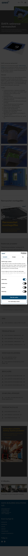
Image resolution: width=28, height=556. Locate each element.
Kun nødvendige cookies (14, 301)
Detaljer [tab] (14, 257)
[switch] (25, 283)
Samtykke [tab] (5, 257)
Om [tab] (23, 257)
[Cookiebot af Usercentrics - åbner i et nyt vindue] (21, 253)
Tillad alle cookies (14, 297)
